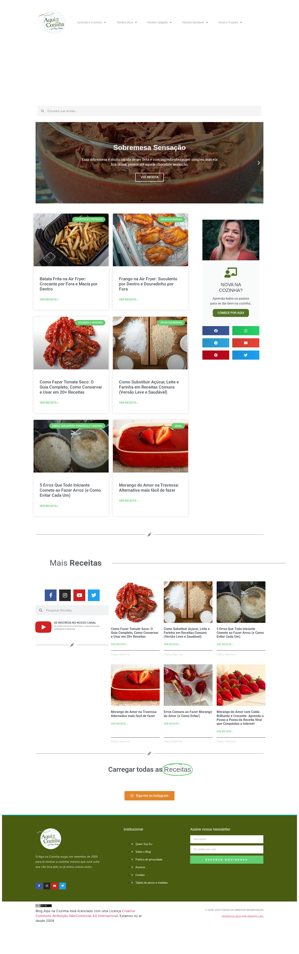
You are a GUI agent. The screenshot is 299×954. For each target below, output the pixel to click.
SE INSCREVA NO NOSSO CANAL (75, 622)
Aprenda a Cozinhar (89, 22)
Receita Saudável (193, 22)
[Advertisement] (149, 73)
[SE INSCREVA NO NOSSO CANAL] (43, 627)
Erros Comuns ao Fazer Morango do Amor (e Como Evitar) (188, 714)
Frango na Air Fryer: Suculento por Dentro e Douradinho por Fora (148, 283)
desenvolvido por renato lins (242, 916)
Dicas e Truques (228, 22)
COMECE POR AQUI (231, 313)
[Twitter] (94, 595)
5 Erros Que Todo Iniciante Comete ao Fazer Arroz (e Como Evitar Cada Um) (70, 490)
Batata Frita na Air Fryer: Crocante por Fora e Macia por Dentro (69, 283)
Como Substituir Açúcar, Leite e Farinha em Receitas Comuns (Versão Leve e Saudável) (149, 387)
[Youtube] (79, 595)
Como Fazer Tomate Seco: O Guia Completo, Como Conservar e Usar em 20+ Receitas (71, 387)
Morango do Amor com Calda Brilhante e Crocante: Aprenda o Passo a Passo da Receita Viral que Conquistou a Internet (240, 718)
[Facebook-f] (51, 595)
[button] (40, 162)
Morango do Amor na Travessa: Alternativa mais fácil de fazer (149, 488)
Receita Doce (125, 22)
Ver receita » (49, 299)
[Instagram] (65, 595)
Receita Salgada (157, 22)
